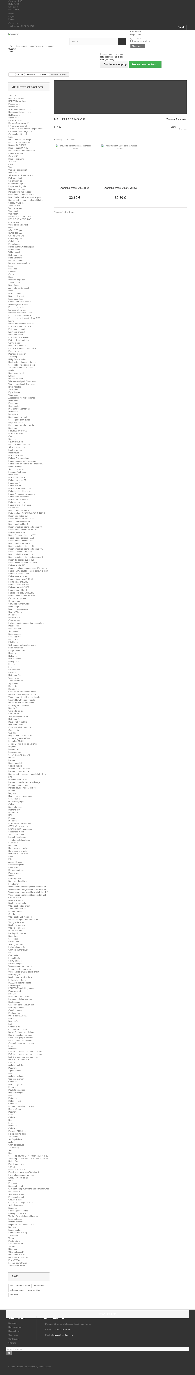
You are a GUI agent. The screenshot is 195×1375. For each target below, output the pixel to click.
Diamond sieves (15, 810)
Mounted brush (14, 911)
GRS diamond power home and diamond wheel (29, 1189)
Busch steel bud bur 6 (18, 524)
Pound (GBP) (14, 9)
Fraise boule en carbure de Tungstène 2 (25, 464)
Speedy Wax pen (15, 203)
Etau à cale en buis (16, 1169)
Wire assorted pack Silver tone (21, 381)
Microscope (13, 615)
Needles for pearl (15, 378)
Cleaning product (15, 1010)
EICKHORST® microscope (20, 829)
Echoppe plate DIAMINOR (20, 315)
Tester (11, 1238)
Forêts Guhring (14, 466)
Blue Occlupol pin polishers (20, 1035)
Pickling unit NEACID (17, 1213)
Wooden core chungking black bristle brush (27, 887)
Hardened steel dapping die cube (22, 362)
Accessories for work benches (21, 398)
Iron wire (12, 271)
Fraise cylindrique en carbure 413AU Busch (27, 568)
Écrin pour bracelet (16, 332)
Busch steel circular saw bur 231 (22, 530)
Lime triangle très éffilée (19, 738)
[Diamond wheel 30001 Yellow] (120, 163)
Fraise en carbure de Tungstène (22, 461)
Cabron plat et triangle (18, 134)
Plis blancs (13, 642)
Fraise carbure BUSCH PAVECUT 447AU (26, 513)
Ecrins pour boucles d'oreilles (21, 324)
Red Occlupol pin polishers (20, 1040)
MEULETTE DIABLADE (19, 1060)
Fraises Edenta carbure (18, 458)
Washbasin (13, 411)
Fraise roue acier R (16, 477)
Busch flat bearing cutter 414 (21, 560)
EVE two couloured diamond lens (23, 1057)
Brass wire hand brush (18, 881)
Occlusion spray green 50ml (20, 1202)
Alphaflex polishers (16, 1065)
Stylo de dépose (15, 1205)
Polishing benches (16, 1007)
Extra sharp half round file (19, 727)
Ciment (11, 164)
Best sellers (13, 1331)
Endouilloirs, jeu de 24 (18, 1178)
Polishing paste (15, 991)
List (185, 129)
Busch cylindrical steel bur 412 (21, 554)
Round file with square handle (21, 703)
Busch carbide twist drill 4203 (21, 519)
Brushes (12, 994)
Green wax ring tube (17, 183)
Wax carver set (15, 208)
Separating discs (15, 299)
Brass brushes (14, 936)
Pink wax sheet (15, 178)
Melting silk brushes (17, 933)
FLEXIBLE (13, 843)
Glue (10, 227)
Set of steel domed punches (20, 367)
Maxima (11, 818)
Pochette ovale (15, 351)
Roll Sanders (14, 115)
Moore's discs (14, 104)
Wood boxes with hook (18, 225)
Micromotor (13, 812)
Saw (10, 1150)
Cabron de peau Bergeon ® (20, 131)
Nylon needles (14, 387)
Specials (12, 1323)
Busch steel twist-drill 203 (19, 510)
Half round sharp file (17, 725)
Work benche (14, 395)
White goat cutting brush (19, 906)
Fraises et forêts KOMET (19, 573)
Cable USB (13, 156)
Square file (13, 683)
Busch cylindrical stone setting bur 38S (25, 549)
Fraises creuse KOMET (18, 587)
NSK (10, 815)
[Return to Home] (11, 74)
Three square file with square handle (24, 697)
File (10, 667)
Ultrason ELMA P (16, 1252)
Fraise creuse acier (16, 532)
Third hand (13, 1235)
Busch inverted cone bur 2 (20, 521)
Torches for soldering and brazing (23, 1216)
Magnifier (12, 746)
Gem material (14, 601)
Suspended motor (16, 832)
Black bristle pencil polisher (20, 977)
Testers (11, 1246)
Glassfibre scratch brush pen (21, 1005)
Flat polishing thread (17, 980)
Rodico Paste (14, 617)
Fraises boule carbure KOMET (21, 595)
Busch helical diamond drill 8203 (22, 562)
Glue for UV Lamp (16, 236)
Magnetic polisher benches (20, 999)
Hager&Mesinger (15, 1093)
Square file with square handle (21, 700)
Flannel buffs (14, 958)
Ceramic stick (14, 406)
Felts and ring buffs (16, 947)
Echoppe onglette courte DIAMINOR (24, 318)
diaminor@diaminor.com (62, 1335)
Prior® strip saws (16, 1164)
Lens (10, 1046)
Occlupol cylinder (16, 1079)
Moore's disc (34, 1290)
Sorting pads (14, 631)
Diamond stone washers (19, 609)
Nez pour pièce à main (18, 854)
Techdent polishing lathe (19, 840)
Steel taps (12, 428)
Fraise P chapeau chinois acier (22, 494)
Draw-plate (13, 414)
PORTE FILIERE (15, 433)
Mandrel (11, 760)
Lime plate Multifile (16, 741)
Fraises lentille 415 (16, 565)
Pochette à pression (17, 346)
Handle (11, 757)
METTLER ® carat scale (19, 142)
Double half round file (17, 722)
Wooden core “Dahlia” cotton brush (23, 972)
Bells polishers (14, 1101)
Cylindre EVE (14, 1027)
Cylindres (12, 1082)
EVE (10, 1024)
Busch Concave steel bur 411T (21, 535)
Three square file (15, 681)
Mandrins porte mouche (18, 771)
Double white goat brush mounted (23, 919)
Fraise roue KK (15, 486)
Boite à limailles (15, 258)
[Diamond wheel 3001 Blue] (75, 163)
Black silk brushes (16, 925)
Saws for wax (14, 205)
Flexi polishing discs (17, 1134)
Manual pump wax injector (19, 192)
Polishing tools (14, 878)
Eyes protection (15, 1219)
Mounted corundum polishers (21, 1106)
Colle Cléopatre (15, 238)
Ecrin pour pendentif (17, 329)
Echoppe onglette (16, 307)
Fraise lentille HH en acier (19, 491)
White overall (14, 252)
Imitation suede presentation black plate (26, 623)
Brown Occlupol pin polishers (21, 1032)
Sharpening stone (16, 1194)
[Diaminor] (36, 38)
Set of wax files (15, 181)
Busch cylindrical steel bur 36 (21, 546)
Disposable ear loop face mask (22, 1224)
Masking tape (14, 1013)
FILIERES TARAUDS (17, 431)
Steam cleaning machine (19, 755)
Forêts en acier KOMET (18, 582)
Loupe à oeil (13, 749)
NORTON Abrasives (17, 101)
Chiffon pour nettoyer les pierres (22, 645)
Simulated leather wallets (19, 604)
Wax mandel (13, 211)
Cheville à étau (14, 1200)
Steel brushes (14, 939)
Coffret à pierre (14, 343)
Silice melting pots (16, 447)
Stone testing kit (15, 1244)
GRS (10, 1180)
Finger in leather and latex (19, 969)
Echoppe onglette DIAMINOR (21, 313)
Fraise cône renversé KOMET (21, 579)
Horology (12, 653)
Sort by (57, 127)
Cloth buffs (13, 955)
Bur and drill (13, 508)
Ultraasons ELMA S (17, 1255)
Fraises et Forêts (15, 455)
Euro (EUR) (13, 7)
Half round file (14, 675)
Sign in (181, 27)
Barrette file (13, 689)
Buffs (10, 952)
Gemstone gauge (15, 801)
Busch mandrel (15, 763)
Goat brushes (14, 914)
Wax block (13, 172)
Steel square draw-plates (19, 420)
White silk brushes (16, 928)
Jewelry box (13, 222)
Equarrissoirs (14, 392)
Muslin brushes (15, 930)
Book (10, 277)
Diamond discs (14, 293)
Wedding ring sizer (16, 280)
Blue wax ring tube (16, 189)
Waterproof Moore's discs (19, 109)
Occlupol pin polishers (18, 1029)
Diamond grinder (15, 1084)
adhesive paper (17, 1290)
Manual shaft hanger (17, 837)
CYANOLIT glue (15, 233)
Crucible (12, 439)
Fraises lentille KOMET (18, 584)
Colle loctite (13, 241)
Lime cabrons (14, 670)
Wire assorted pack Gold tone (21, 384)
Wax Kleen (13, 214)
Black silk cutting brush (18, 903)
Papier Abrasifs (15, 120)
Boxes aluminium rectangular (21, 247)
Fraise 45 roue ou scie (18, 499)
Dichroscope (13, 606)
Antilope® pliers (15, 862)
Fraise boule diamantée (18, 497)
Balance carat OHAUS (18, 148)
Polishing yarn (14, 974)
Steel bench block (16, 373)
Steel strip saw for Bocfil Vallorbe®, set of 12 (28, 1156)
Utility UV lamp (15, 612)
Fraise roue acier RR (17, 480)
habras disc (39, 1285)
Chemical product (16, 1145)
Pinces (11, 876)
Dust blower (13, 285)
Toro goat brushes (16, 922)
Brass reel (12, 269)
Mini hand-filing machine (19, 409)
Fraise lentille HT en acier (19, 505)
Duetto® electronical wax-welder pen (24, 197)
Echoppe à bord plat (17, 310)
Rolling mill (13, 656)
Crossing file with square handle (22, 692)
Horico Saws (14, 1161)
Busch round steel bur (18, 516)
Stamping (12, 356)
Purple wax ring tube (17, 186)
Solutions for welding (17, 1233)
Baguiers (12, 793)
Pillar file (12, 672)
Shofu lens (13, 1136)
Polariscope (13, 626)
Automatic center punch (18, 288)
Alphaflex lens (14, 1071)
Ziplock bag (13, 1147)
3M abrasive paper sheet (19, 126)
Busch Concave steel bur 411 (21, 551)
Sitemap (12, 1343)
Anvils (11, 370)
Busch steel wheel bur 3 (19, 543)
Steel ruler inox (15, 807)
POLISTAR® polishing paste (21, 988)
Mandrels (12, 1087)
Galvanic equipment (17, 598)
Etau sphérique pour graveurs (21, 1175)
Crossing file (13, 678)
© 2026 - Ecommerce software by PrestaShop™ (29, 1367)
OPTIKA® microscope (18, 826)
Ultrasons (12, 1249)
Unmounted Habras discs (19, 112)
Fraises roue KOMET (17, 590)
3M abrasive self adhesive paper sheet (25, 129)
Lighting (11, 664)
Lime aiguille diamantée (18, 705)
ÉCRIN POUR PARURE (18, 337)
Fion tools (12, 1183)
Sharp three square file (18, 716)
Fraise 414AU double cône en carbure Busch (28, 571)
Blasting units (14, 1002)
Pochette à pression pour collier (22, 348)
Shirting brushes (15, 944)
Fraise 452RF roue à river (19, 488)
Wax (10, 167)
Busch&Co (13, 1021)
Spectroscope (14, 634)
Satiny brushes (15, 961)
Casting (11, 436)
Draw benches (14, 659)
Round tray (13, 639)
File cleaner (13, 884)
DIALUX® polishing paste (19, 983)
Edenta (11, 1062)
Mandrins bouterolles (17, 779)
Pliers (10, 856)
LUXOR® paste (15, 985)
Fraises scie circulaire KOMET (21, 593)
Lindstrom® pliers (16, 865)
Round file (12, 686)
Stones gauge (14, 799)
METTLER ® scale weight (19, 140)
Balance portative (16, 159)
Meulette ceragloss (16, 1090)
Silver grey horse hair (17, 909)
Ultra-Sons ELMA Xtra (18, 1257)
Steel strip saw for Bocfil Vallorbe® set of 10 (28, 1158)
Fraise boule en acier (17, 576)
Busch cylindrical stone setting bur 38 (25, 527)
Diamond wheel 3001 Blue (74, 187)
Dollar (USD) (13, 4)
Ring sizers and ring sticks (20, 796)
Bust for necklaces (16, 260)
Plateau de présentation (18, 340)
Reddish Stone (14, 1109)
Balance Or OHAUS (17, 145)
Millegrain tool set (16, 1197)
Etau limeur (13, 403)
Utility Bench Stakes (17, 359)
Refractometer (14, 628)
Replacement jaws (16, 870)
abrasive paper (23, 1285)
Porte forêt (13, 475)
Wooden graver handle (18, 304)
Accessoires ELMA (16, 1266)
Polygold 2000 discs (17, 1131)
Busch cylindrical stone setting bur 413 (25, 557)
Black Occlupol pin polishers (21, 1038)
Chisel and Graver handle (19, 302)
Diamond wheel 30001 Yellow (120, 187)
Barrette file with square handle (22, 694)
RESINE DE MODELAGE (19, 219)
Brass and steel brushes (19, 996)
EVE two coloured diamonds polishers (25, 1051)
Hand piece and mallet (18, 848)
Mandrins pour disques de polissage (24, 782)
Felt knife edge (14, 963)
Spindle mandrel (15, 766)
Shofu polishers (15, 1139)
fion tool (14, 1295)
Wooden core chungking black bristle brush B (28, 892)
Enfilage (12, 376)
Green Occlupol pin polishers (21, 1043)
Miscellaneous (14, 244)
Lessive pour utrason (17, 1263)
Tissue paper (14, 282)
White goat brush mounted (20, 917)
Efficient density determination (21, 151)
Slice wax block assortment (20, 175)
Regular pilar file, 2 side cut (20, 735)
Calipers (12, 804)
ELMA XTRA (14, 1260)
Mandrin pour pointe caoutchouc (22, 788)
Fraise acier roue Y (16, 502)
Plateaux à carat (15, 153)
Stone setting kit (15, 1186)
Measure (12, 790)
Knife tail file (13, 714)
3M (11, 1285)
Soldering (12, 1208)
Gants (11, 274)
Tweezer (12, 162)
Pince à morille (14, 873)
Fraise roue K (14, 483)
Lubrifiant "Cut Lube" (17, 472)
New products (14, 1327)
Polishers (12, 1018)
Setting (11, 1167)
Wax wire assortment (17, 170)
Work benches (14, 400)
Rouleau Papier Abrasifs (19, 123)
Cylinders (12, 1104)
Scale (10, 137)
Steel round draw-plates (18, 417)
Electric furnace (15, 450)
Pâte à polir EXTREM (17, 1016)
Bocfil (10, 1153)
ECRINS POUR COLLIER (19, 326)
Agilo (10, 1142)
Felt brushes (13, 941)
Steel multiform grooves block (21, 365)
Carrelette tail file (15, 711)
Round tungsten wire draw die (21, 425)
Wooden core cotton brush (20, 966)
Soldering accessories (18, 1211)
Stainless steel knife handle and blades (25, 200)
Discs (10, 291)
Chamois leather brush (18, 950)
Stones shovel (14, 637)
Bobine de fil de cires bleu (19, 216)
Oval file (12, 733)
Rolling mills (13, 661)
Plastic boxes (14, 249)
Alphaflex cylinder (16, 1076)
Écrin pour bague (15, 335)
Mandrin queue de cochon (19, 785)
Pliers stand (13, 867)
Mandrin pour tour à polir (19, 768)
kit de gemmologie (16, 648)
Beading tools (14, 1191)
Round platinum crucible (19, 444)
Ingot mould (13, 453)
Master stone (14, 1241)
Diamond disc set (16, 296)
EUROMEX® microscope (19, 823)
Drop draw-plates (15, 422)
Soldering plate (14, 1230)
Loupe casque (14, 752)
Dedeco (11, 1120)
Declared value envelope (19, 263)
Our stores (13, 1335)
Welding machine (15, 1222)
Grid (180, 129)
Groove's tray (14, 620)
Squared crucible (15, 442)
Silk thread (13, 389)
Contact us (13, 23)
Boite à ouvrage (15, 255)
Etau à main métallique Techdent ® (23, 1172)
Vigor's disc (13, 118)
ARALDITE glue (15, 230)
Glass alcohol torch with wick (21, 194)
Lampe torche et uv (16, 650)
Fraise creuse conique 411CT (21, 538)
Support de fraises (16, 469)
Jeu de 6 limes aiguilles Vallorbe (22, 744)
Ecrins (11, 321)
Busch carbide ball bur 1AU (20, 541)
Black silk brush (15, 900)
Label (10, 266)
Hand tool (12, 845)
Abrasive (12, 96)
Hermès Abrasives (16, 98)
